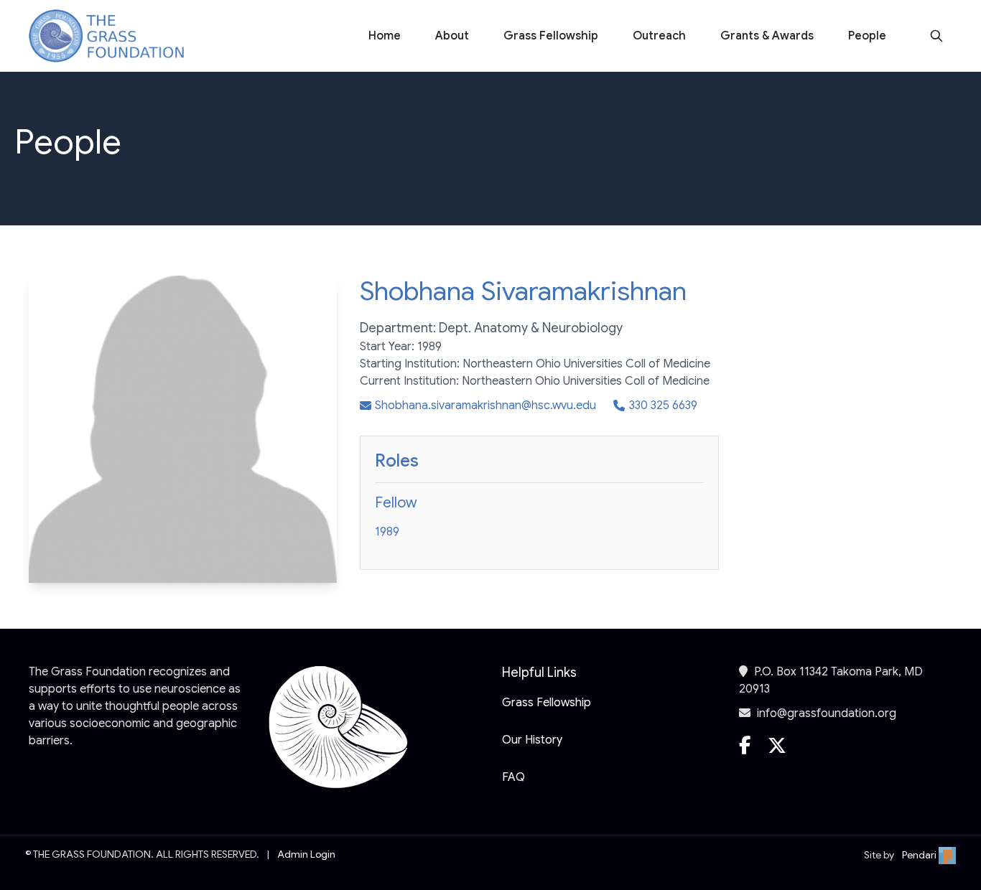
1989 (387, 532)
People (867, 36)
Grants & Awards (767, 36)
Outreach (659, 36)
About (452, 36)
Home (384, 36)
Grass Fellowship (550, 36)
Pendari (920, 854)
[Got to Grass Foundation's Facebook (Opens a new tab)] (744, 752)
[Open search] (936, 36)
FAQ (513, 777)
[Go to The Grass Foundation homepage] (106, 36)
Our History (532, 740)
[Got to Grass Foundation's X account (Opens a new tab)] (777, 752)
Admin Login (306, 854)
